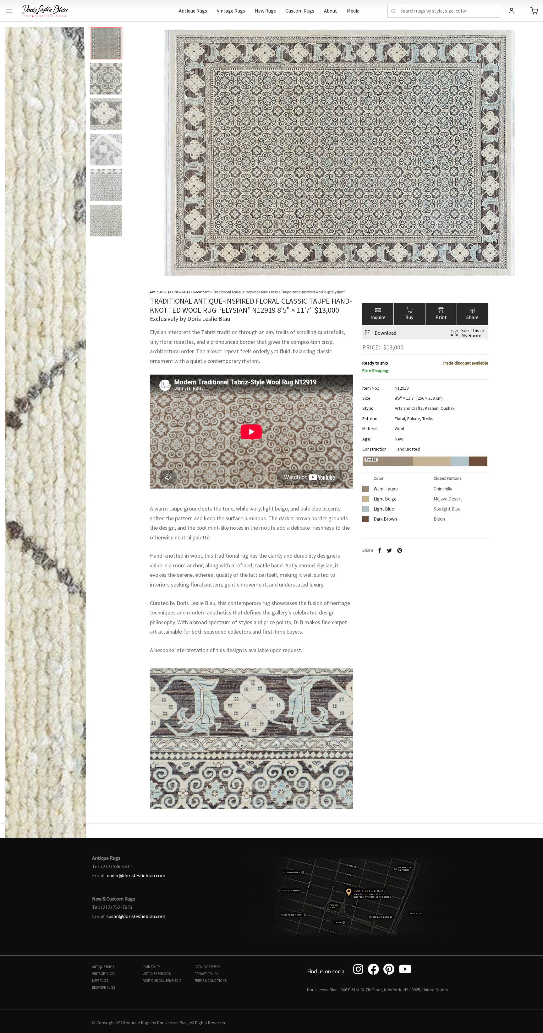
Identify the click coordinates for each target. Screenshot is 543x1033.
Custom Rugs (300, 11)
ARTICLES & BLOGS (157, 973)
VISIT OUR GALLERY (157, 980)
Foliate (413, 418)
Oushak (448, 408)
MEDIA (176, 980)
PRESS (215, 967)
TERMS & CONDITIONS (211, 980)
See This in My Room (472, 332)
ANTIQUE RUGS (103, 967)
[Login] (511, 11)
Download (385, 333)
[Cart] (534, 11)
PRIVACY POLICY (206, 973)
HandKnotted (407, 449)
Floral (400, 418)
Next (532, 147)
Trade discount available (465, 362)
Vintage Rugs (231, 11)
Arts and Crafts (409, 408)
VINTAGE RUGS (103, 973)
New (399, 439)
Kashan (431, 408)
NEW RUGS (100, 980)
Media (353, 11)
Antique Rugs (193, 11)
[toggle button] (9, 11)
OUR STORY (151, 967)
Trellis (427, 418)
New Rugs (265, 11)
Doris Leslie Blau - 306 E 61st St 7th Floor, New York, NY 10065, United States (377, 989)
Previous (11, 147)
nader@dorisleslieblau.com (136, 875)
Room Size (201, 291)
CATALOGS (202, 967)
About (330, 11)
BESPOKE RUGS (103, 987)
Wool (399, 428)
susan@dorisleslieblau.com (136, 916)
